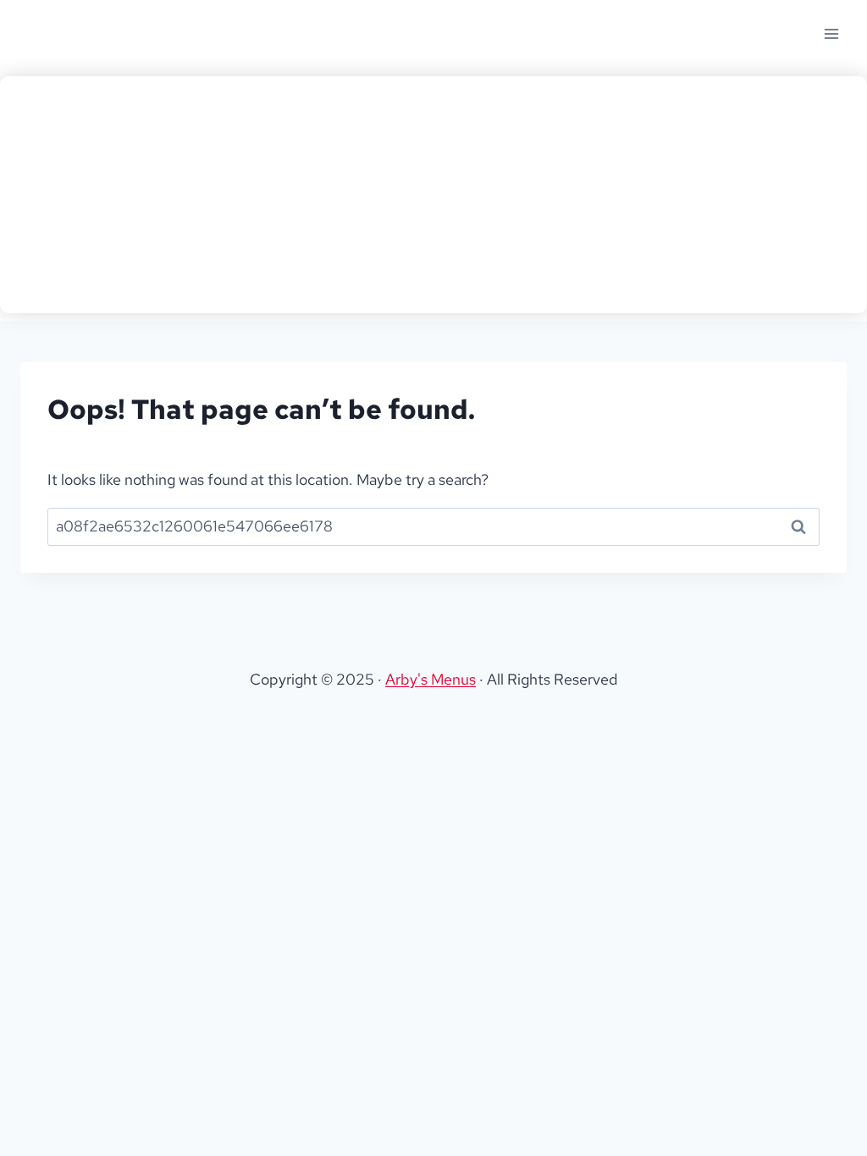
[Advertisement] (433, 194)
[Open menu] (831, 33)
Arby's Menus (430, 679)
